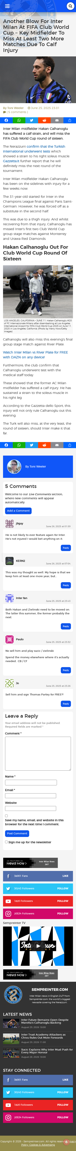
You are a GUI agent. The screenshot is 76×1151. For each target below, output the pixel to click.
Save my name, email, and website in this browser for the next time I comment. (34, 822)
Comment (13, 733)
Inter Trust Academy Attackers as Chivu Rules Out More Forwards (43, 1036)
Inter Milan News (46, 973)
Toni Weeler (15, 108)
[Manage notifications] (66, 1142)
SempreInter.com (50, 990)
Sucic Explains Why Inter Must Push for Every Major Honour (47, 1051)
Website (11, 803)
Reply (66, 548)
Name (10, 776)
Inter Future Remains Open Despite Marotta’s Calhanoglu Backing (45, 1021)
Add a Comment (18, 511)
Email (10, 790)
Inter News (47, 862)
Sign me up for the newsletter (29, 842)
